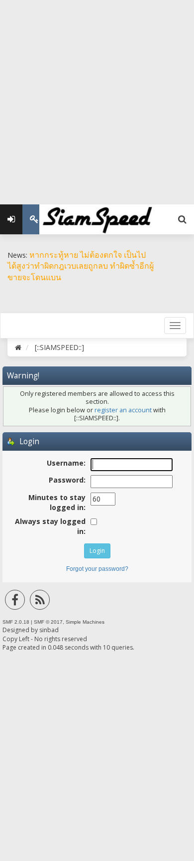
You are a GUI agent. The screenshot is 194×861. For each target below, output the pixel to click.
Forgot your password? (97, 568)
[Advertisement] (97, 97)
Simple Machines (85, 622)
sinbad (49, 630)
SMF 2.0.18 (15, 622)
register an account (123, 410)
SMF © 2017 (48, 622)
